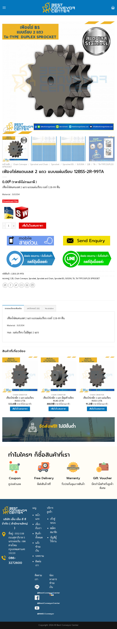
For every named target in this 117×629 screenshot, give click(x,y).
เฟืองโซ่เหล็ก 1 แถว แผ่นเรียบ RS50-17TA (20, 399)
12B (88, 164)
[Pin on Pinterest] (27, 285)
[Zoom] (6, 130)
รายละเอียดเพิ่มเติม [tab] (13, 308)
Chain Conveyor (20, 164)
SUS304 (80, 164)
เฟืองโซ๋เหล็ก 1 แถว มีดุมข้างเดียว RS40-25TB (58, 399)
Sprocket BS (68, 164)
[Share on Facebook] (10, 285)
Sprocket (55, 164)
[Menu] (4, 7)
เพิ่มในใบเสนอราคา (32, 225)
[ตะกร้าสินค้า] (113, 7)
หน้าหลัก (6, 164)
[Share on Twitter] (16, 285)
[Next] (108, 77)
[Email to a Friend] (21, 285)
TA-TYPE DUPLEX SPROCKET (88, 278)
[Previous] (8, 77)
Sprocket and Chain (39, 164)
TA (94, 164)
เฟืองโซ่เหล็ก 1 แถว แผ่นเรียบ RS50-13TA (97, 399)
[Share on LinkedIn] (32, 285)
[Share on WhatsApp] (5, 285)
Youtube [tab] (49, 308)
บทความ (39, 555)
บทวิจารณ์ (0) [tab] (33, 308)
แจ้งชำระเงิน (38, 546)
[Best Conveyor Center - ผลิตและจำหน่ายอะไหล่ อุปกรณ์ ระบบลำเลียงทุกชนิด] (58, 7)
